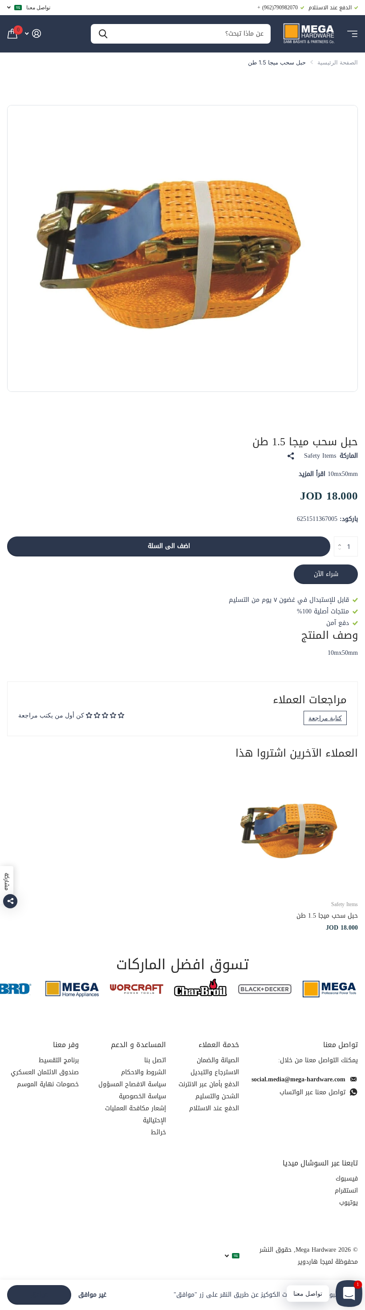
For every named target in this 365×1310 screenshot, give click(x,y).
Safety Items (320, 456)
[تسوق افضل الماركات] (329, 989)
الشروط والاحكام (143, 1072)
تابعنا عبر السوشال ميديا (320, 1163)
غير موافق (92, 1295)
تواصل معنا (38, 7)
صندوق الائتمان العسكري (45, 1072)
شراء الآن (326, 574)
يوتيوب (348, 1203)
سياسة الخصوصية (142, 1096)
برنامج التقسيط (59, 1060)
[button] (337, 539)
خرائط (158, 1132)
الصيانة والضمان (218, 1060)
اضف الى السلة (169, 546)
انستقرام (346, 1191)
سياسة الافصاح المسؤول (132, 1084)
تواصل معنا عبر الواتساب (312, 1092)
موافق (39, 1295)
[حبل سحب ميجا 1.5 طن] (294, 829)
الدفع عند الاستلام (214, 1108)
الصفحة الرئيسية (337, 62)
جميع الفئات (352, 34)
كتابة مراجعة (325, 718)
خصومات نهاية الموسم (48, 1084)
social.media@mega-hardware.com (298, 1079)
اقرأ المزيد (312, 474)
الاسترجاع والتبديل (215, 1072)
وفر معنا (66, 1045)
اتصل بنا (155, 1060)
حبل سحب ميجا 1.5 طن (327, 915)
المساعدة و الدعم (138, 1045)
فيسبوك (347, 1179)
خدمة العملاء (219, 1045)
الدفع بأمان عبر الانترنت (208, 1084)
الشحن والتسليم (217, 1096)
